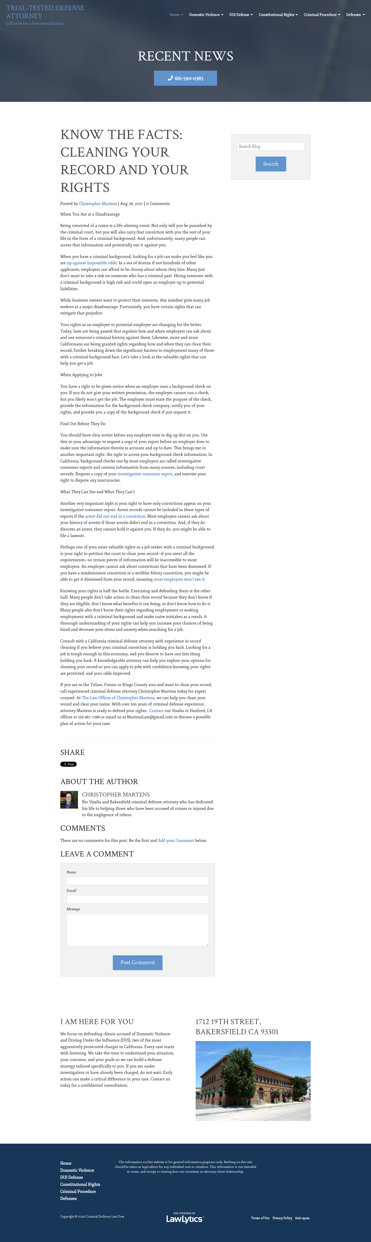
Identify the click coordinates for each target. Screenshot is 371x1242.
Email (71, 891)
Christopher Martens (98, 203)
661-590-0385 (189, 78)
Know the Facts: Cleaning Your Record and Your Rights (124, 161)
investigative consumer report (145, 474)
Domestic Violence (204, 15)
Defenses (353, 15)
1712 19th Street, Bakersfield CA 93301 (237, 1027)
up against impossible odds (92, 262)
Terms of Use (260, 1218)
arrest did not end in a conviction (115, 516)
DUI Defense (239, 15)
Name (71, 872)
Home (175, 15)
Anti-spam (302, 1218)
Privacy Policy (282, 1218)
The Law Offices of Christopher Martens (118, 697)
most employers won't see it (179, 579)
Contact (156, 710)
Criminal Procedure (320, 15)
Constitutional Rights (276, 15)
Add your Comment (176, 840)
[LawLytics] (185, 1218)
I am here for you (97, 1022)
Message (73, 909)
